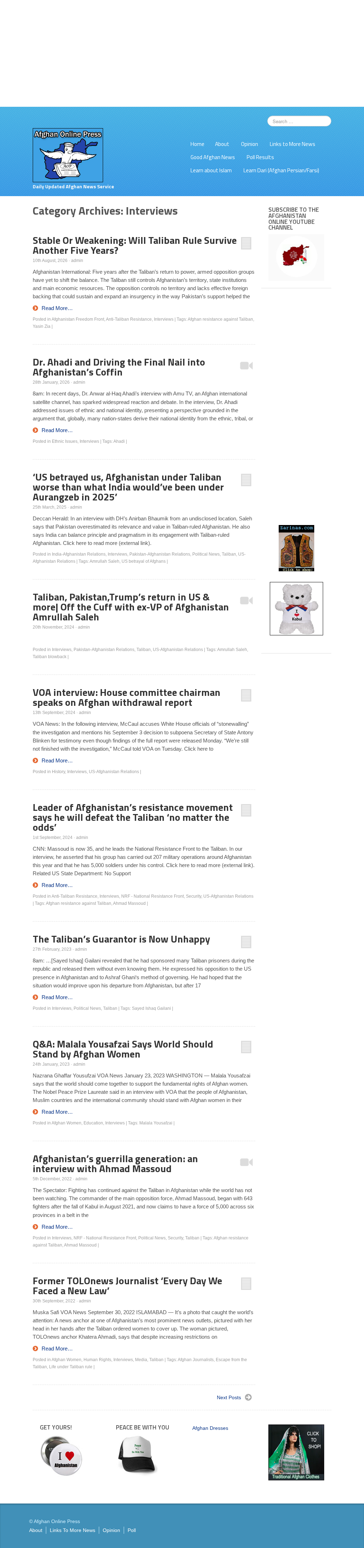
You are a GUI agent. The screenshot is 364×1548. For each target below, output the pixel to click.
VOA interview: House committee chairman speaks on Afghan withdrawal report (126, 697)
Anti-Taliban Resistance (129, 319)
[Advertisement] (182, 53)
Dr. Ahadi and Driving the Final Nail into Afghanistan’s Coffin (119, 366)
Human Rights (97, 1359)
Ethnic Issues (64, 441)
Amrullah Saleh (104, 561)
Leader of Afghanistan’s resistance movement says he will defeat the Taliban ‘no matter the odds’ (133, 817)
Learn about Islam (211, 170)
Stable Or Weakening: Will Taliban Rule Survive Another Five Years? (135, 245)
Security (193, 896)
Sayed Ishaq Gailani (151, 1008)
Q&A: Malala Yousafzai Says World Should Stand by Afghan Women (123, 1048)
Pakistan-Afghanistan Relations (159, 554)
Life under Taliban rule (70, 1366)
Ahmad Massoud (129, 903)
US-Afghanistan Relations (178, 649)
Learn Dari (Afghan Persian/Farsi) (281, 170)
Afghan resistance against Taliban (220, 319)
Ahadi (119, 441)
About (222, 144)
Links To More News (72, 1530)
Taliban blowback (49, 656)
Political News (206, 554)
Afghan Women (66, 1123)
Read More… (57, 308)
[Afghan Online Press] (68, 155)
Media (141, 1359)
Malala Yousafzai (155, 1123)
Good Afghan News (213, 157)
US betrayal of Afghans (144, 561)
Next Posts (229, 1397)
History (58, 771)
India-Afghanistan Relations (79, 554)
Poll (132, 1530)
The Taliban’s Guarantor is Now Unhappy (121, 938)
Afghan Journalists (196, 1359)
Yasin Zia (41, 326)
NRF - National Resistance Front (152, 896)
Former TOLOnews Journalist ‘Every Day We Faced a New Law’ (127, 1285)
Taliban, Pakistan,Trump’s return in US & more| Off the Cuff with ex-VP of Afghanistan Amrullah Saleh (131, 606)
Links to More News (292, 144)
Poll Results (260, 157)
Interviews (163, 319)
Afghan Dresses (210, 1428)
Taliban (229, 554)
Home (197, 144)
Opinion (249, 144)
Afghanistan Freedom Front (78, 319)
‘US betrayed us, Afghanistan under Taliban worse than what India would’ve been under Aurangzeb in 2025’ (128, 486)
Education (93, 1123)
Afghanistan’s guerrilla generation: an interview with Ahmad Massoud (115, 1163)
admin (77, 260)
